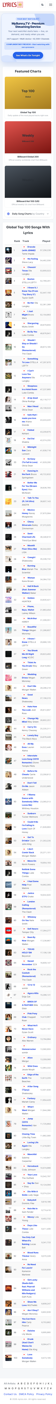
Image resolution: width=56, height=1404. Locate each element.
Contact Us (10, 1394)
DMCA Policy (26, 1394)
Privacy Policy (44, 1394)
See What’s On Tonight (28, 55)
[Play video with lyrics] (24, 247)
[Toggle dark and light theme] (43, 5)
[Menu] (51, 5)
